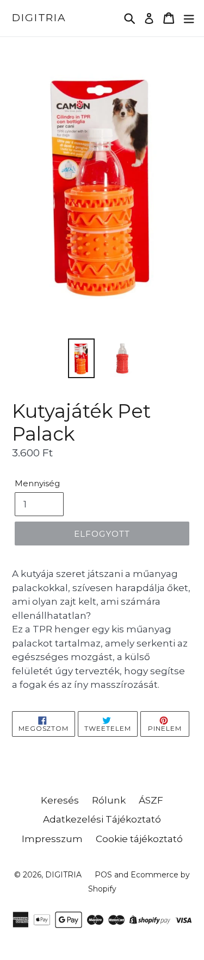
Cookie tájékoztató (139, 838)
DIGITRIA (39, 18)
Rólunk (109, 800)
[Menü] (188, 18)
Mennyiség (37, 483)
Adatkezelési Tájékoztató (102, 819)
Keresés (60, 800)
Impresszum (52, 838)
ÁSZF (151, 800)
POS (103, 875)
